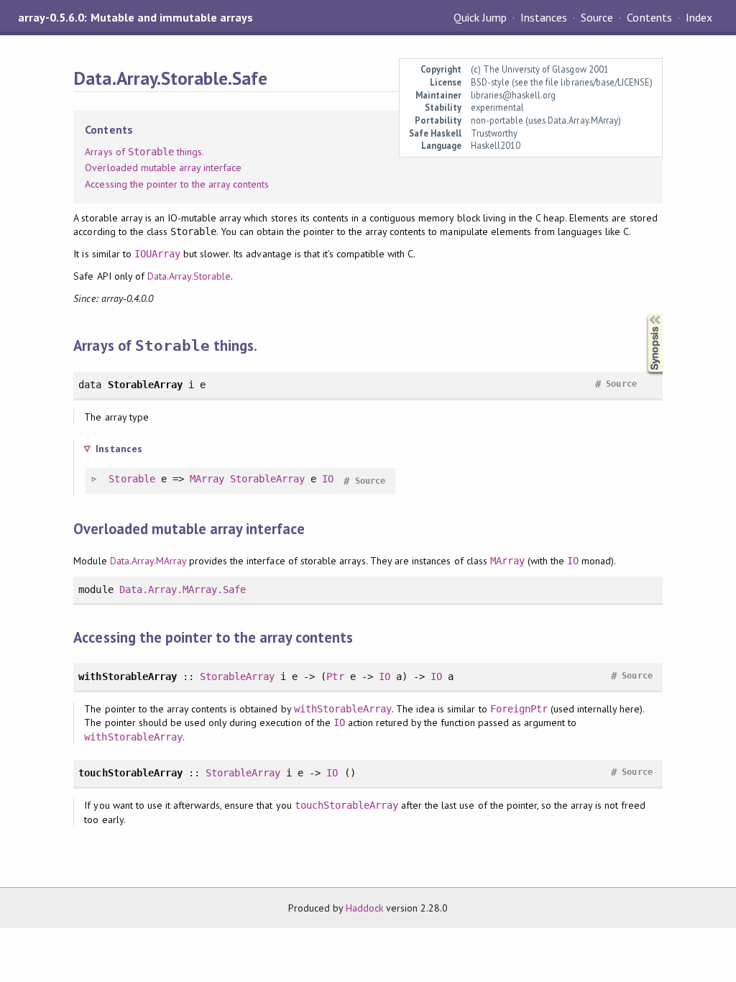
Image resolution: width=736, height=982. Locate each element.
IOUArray (157, 254)
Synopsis (643, 314)
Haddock (364, 907)
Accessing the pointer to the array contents (177, 184)
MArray (207, 479)
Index (699, 17)
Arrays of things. (144, 151)
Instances (543, 17)
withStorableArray (343, 709)
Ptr (335, 676)
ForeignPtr (519, 709)
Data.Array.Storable (189, 276)
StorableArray (267, 479)
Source (597, 17)
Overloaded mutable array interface (163, 167)
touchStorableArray (346, 805)
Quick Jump (480, 17)
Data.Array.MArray (148, 560)
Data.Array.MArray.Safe (183, 589)
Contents (649, 17)
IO (328, 479)
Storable (132, 479)
